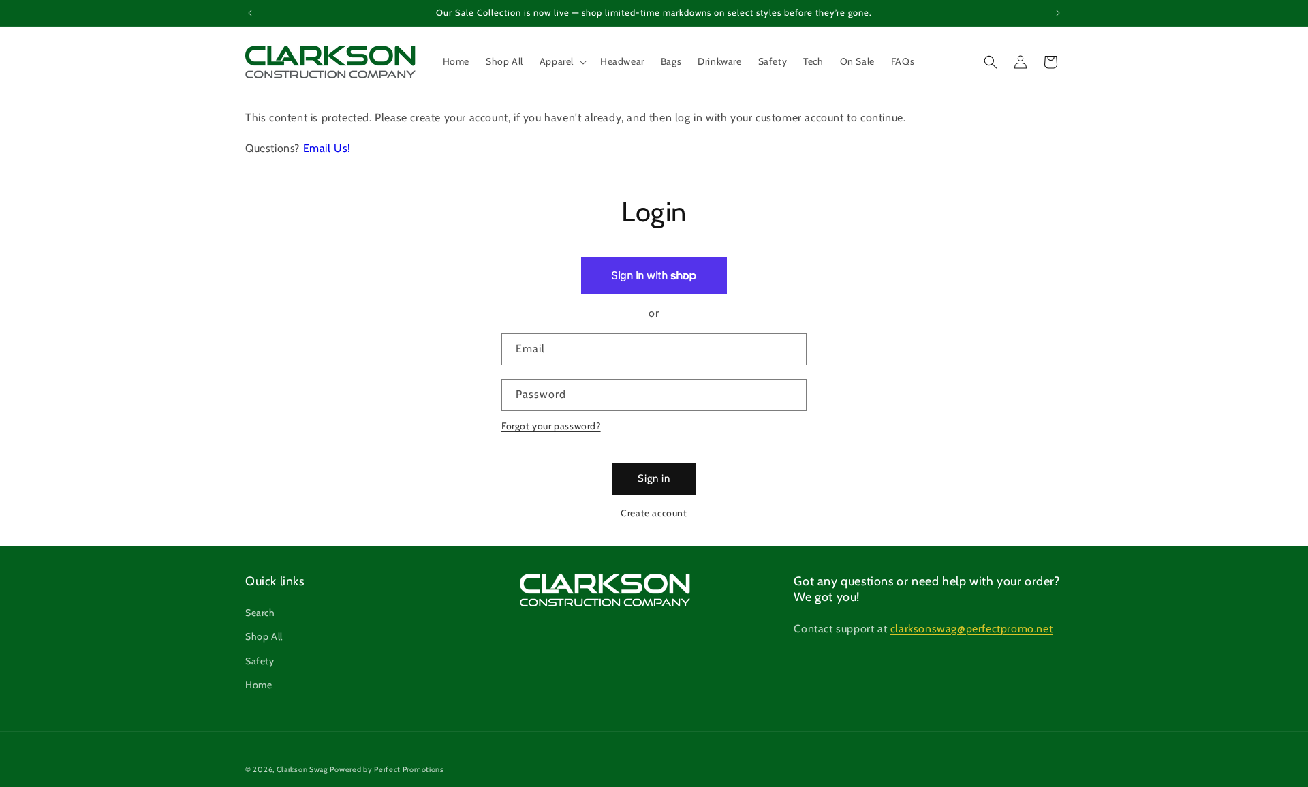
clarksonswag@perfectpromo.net (971, 628)
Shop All (264, 636)
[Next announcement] (1058, 13)
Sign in (654, 478)
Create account (654, 513)
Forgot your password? (551, 426)
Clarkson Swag (302, 769)
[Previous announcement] (250, 13)
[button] (561, 61)
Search (260, 612)
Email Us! (327, 148)
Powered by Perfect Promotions (386, 769)
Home (258, 685)
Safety (260, 661)
